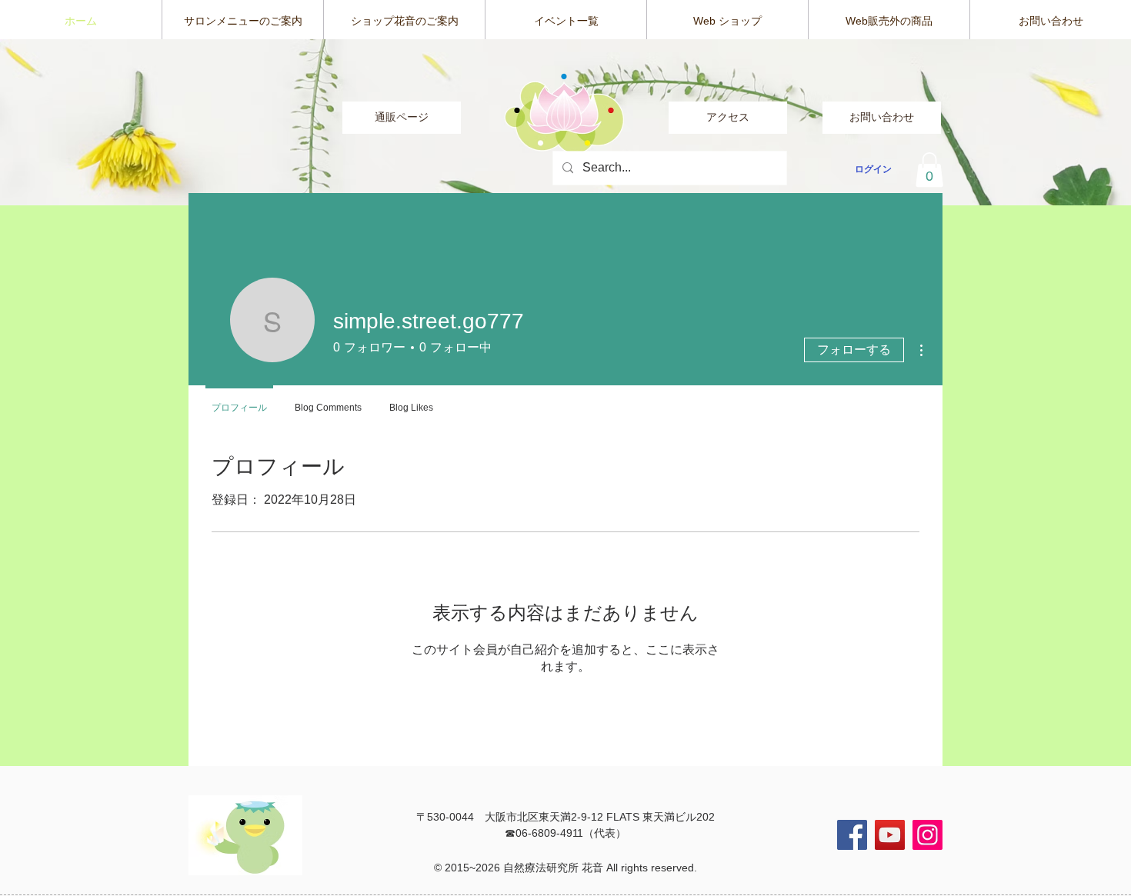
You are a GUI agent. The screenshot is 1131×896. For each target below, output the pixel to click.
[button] (929, 169)
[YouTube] (890, 835)
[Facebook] (852, 835)
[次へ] (1046, 122)
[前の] (84, 122)
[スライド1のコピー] (565, 175)
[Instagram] (927, 835)
